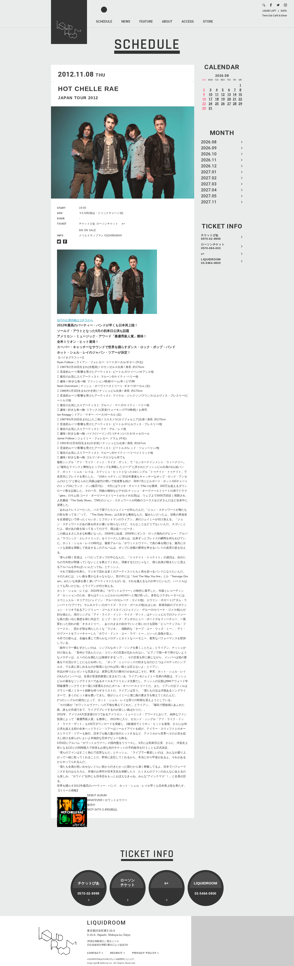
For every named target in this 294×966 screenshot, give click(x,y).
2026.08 (209, 142)
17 (210, 99)
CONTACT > (95, 952)
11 (217, 94)
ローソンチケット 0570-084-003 (213, 246)
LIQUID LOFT (269, 10)
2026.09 (209, 148)
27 (229, 104)
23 (204, 104)
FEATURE (146, 21)
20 (229, 99)
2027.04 (209, 190)
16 (204, 99)
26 (223, 104)
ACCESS (188, 21)
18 (217, 99)
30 (204, 108)
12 (223, 94)
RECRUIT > (117, 952)
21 (234, 99)
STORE (208, 21)
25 (217, 104)
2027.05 (209, 196)
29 (240, 104)
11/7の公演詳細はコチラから (75, 320)
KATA (284, 10)
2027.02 (209, 178)
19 (223, 99)
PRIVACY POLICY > (145, 952)
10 (210, 94)
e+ (202, 253)
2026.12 (209, 166)
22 (240, 99)
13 (229, 94)
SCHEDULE (104, 21)
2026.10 (209, 154)
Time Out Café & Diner (274, 15)
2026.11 (209, 160)
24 (210, 104)
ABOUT (167, 21)
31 (210, 108)
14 (234, 94)
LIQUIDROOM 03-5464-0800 (211, 261)
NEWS (125, 21)
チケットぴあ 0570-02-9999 (211, 237)
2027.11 (209, 202)
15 (240, 94)
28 (234, 104)
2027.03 (209, 184)
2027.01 (209, 172)
